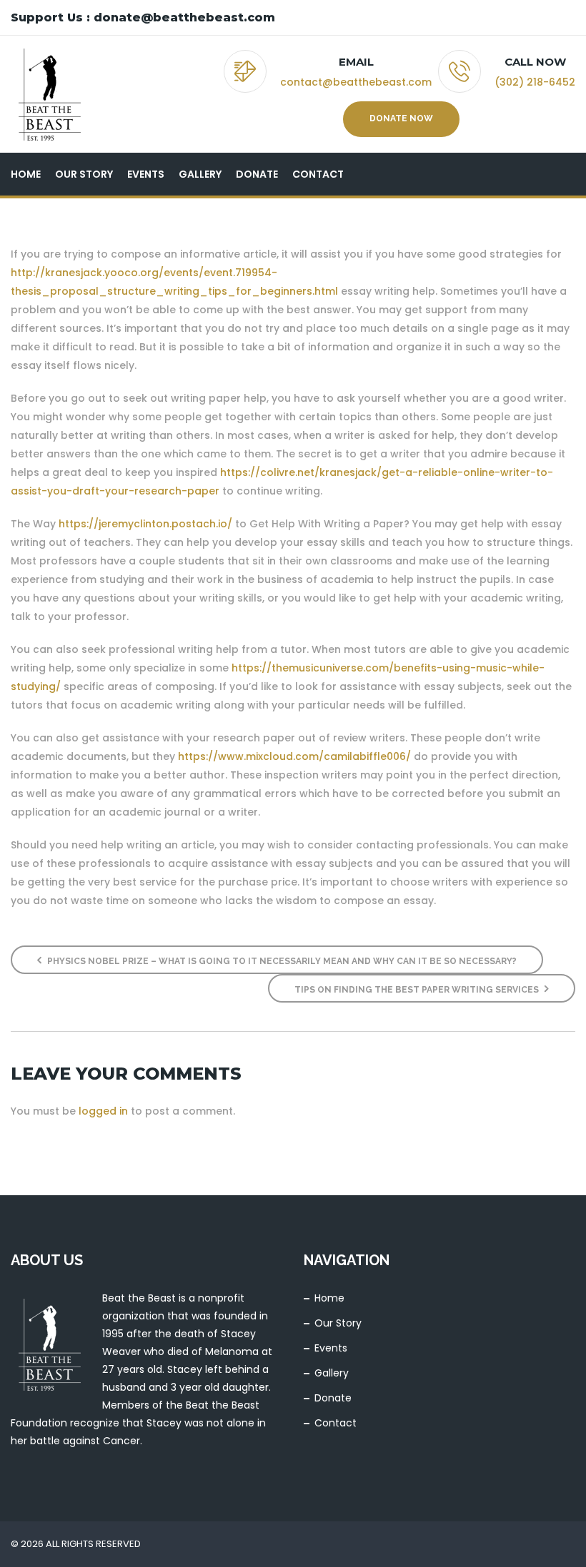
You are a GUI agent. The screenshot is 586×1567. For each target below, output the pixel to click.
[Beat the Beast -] (49, 94)
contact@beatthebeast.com (356, 82)
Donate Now (401, 118)
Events (145, 174)
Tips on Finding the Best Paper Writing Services (417, 990)
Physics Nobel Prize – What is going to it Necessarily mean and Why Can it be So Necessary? (281, 961)
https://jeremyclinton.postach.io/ (145, 524)
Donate (257, 174)
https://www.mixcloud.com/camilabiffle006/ (294, 756)
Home (26, 174)
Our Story (84, 174)
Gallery (200, 174)
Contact (318, 174)
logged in (103, 1111)
